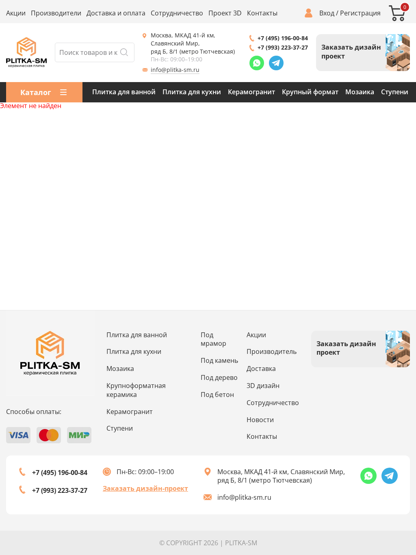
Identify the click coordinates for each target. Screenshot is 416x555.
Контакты (262, 13)
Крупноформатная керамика (136, 390)
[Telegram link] (276, 63)
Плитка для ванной (124, 91)
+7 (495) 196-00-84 (283, 38)
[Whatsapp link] (256, 63)
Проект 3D (225, 13)
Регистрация (360, 13)
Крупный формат (310, 91)
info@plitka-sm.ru (175, 70)
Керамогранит (251, 91)
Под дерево (219, 377)
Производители (56, 13)
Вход (326, 13)
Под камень (219, 360)
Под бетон (217, 394)
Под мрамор (213, 339)
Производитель (272, 351)
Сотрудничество (177, 13)
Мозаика (359, 91)
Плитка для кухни (191, 91)
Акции (16, 13)
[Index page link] (26, 52)
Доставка (261, 368)
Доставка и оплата (116, 13)
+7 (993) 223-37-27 (283, 47)
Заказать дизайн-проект (145, 488)
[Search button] (124, 52)
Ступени (394, 91)
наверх (389, 491)
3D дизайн (263, 385)
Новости (260, 419)
